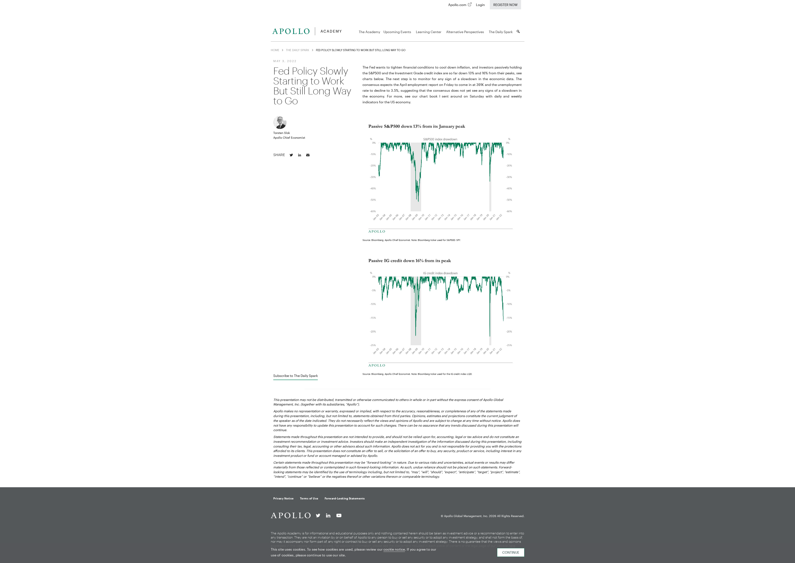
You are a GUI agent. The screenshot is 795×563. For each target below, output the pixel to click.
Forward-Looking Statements (345, 498)
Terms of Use (309, 498)
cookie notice (394, 549)
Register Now (505, 5)
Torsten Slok (281, 133)
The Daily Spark (501, 32)
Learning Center (428, 32)
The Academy (369, 32)
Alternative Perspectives (465, 32)
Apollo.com (457, 5)
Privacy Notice (283, 498)
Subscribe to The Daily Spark (295, 376)
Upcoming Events (397, 32)
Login (480, 5)
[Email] (308, 155)
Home (275, 50)
